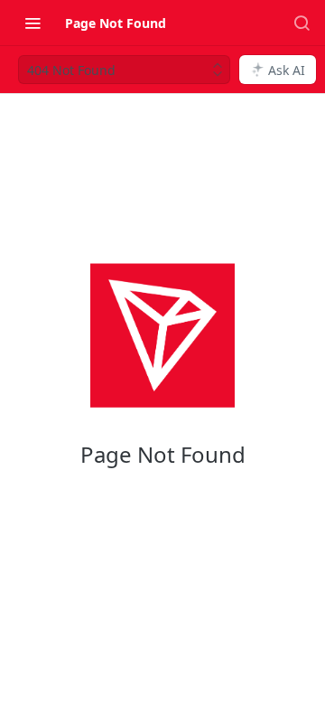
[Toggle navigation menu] (32, 22)
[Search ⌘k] (301, 22)
